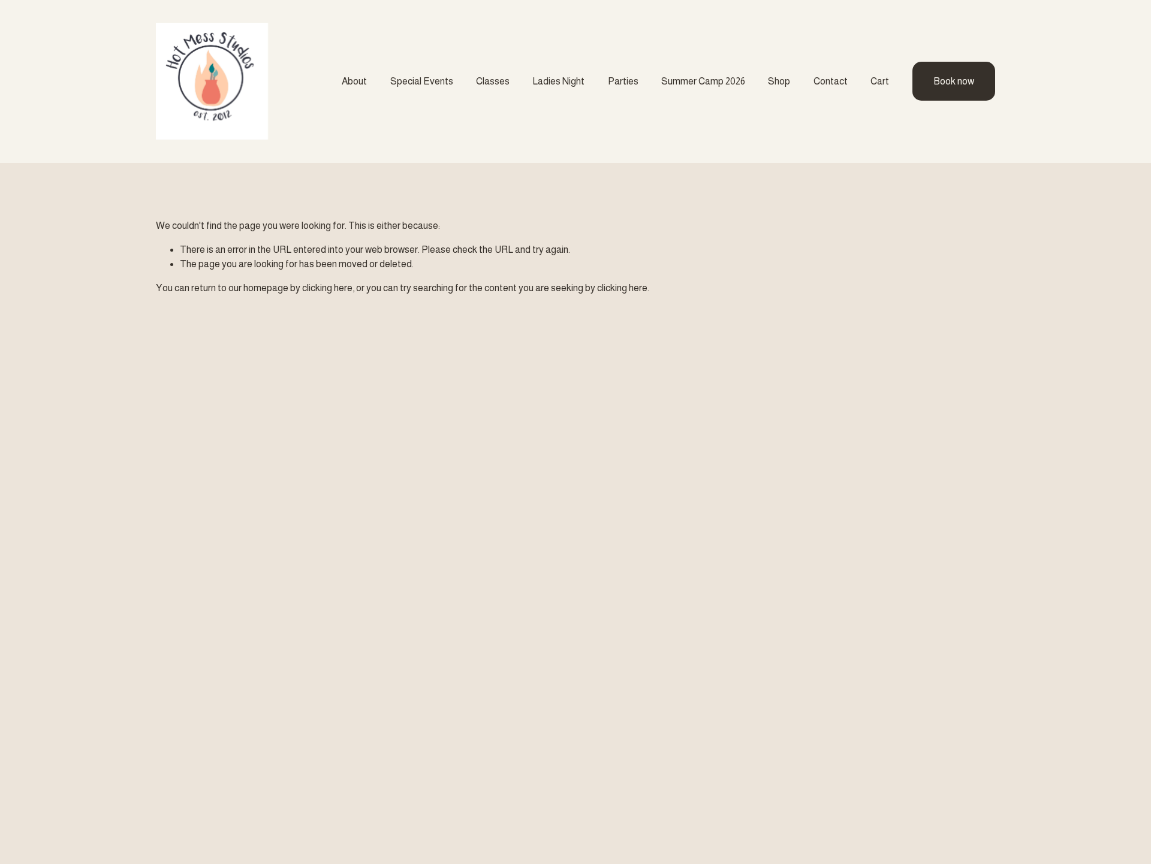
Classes (493, 81)
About (354, 81)
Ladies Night (558, 81)
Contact (830, 81)
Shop (779, 81)
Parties (623, 81)
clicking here (327, 288)
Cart (879, 81)
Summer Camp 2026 (703, 81)
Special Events (421, 81)
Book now (953, 81)
